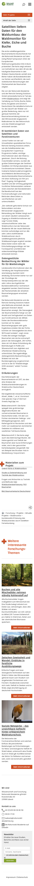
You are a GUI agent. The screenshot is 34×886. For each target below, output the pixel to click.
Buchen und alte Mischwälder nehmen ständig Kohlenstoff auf (15, 592)
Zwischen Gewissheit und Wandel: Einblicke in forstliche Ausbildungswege (16, 662)
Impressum (11, 877)
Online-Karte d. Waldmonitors (14, 468)
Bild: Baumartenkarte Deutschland (16, 491)
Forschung (10, 513)
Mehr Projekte (9, 15)
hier (13, 401)
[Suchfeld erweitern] (23, 4)
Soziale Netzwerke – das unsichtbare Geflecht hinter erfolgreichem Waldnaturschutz (15, 730)
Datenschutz (23, 855)
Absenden (10, 860)
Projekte (20, 513)
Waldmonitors (13, 98)
